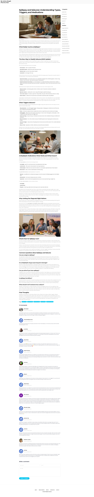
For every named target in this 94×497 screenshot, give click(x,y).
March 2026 (65, 39)
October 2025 (65, 50)
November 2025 (65, 48)
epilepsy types (24, 301)
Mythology (64, 18)
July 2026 (64, 30)
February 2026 (65, 41)
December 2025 (65, 46)
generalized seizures (50, 301)
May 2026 (64, 34)
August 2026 (65, 28)
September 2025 (66, 52)
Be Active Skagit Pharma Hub (6, 1)
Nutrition (64, 14)
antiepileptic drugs (37, 301)
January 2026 (65, 43)
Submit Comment (24, 478)
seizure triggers (30, 301)
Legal (63, 23)
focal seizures (43, 301)
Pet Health (64, 16)
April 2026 (64, 37)
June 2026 (64, 32)
